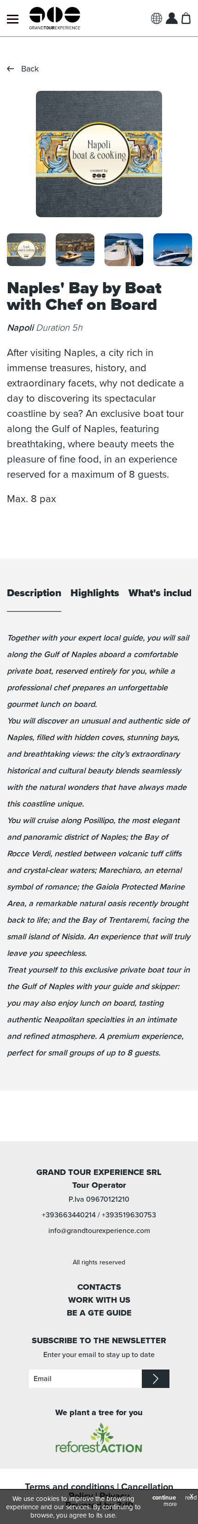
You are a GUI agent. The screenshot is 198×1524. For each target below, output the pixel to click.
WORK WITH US (99, 1300)
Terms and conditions (70, 1487)
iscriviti (155, 1379)
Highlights (94, 593)
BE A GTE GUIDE (99, 1313)
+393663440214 (69, 1215)
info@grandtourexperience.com (99, 1230)
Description (34, 593)
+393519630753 (129, 1215)
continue (164, 1497)
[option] (99, 154)
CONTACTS (99, 1287)
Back (30, 69)
